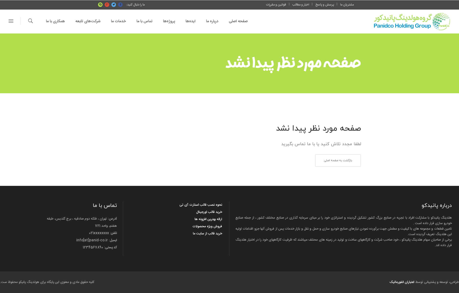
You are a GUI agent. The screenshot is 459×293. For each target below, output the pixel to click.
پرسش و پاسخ (324, 4)
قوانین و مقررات (276, 4)
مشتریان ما (347, 4)
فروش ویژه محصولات (207, 226)
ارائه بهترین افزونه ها (208, 219)
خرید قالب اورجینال (209, 212)
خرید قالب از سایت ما (207, 234)
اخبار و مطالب (300, 4)
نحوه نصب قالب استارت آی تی (201, 205)
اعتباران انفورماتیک (401, 282)
